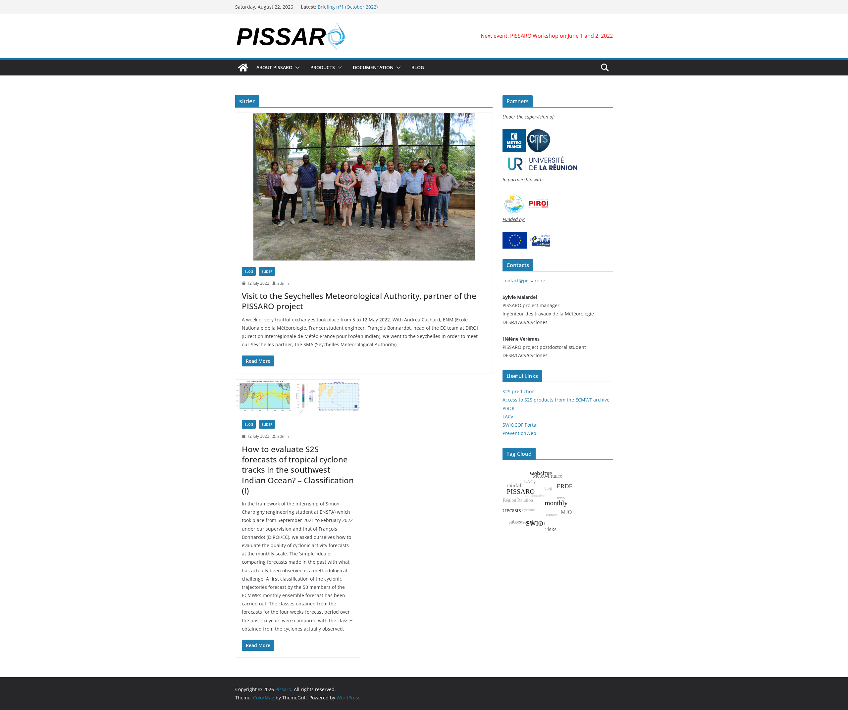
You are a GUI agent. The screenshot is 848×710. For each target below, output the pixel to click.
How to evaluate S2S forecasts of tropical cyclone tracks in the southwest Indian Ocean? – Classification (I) (298, 470)
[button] (296, 67)
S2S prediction (519, 391)
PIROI (508, 408)
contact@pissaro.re (524, 280)
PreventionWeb (519, 433)
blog (248, 271)
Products (322, 67)
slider (267, 271)
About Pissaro (274, 67)
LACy (508, 416)
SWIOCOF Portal (520, 425)
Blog (417, 67)
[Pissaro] (243, 67)
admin (283, 283)
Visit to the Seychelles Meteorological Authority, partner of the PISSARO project (359, 300)
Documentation (373, 67)
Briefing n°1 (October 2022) (348, 7)
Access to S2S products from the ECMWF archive (556, 400)
